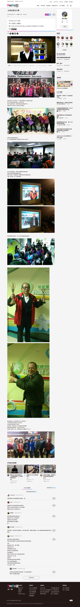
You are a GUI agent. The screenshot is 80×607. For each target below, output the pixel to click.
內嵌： (9, 65)
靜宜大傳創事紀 (62, 104)
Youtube (12, 589)
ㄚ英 (71, 40)
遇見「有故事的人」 (55, 593)
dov (59, 131)
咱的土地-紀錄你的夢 (44, 591)
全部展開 (64, 49)
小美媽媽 (67, 47)
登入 (52, 1)
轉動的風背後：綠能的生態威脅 (65, 102)
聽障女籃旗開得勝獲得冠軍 (63, 57)
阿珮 (62, 46)
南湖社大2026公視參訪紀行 (32, 475)
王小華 (60, 98)
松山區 (12, 26)
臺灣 (12, 20)
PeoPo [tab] (27, 487)
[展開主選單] (71, 5)
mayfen (60, 138)
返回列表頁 (31, 577)
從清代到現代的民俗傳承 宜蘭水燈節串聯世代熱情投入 (64, 129)
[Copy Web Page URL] (17, 33)
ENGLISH (61, 1)
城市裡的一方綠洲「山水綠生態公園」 (65, 96)
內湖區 (18, 20)
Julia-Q (12, 536)
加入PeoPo (56, 1)
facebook (8, 589)
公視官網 (66, 1)
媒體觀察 (18, 23)
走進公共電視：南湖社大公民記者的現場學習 (49, 475)
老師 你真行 (60, 69)
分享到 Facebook (54, 38)
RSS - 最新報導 (66, 588)
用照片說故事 (43, 593)
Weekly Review (21, 593)
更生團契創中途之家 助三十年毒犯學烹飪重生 (65, 122)
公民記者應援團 (32, 591)
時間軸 (19, 591)
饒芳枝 (44, 478)
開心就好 (12, 527)
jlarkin (58, 40)
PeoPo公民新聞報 (33, 588)
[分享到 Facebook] (10, 33)
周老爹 (11, 512)
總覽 (38, 5)
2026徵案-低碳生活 (55, 588)
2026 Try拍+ (42, 588)
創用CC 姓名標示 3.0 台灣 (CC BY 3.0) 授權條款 (14, 29)
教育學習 (13, 23)
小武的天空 (61, 117)
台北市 (15, 20)
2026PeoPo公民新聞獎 (62, 88)
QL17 (28, 478)
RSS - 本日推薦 (66, 590)
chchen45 (12, 495)
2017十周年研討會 (55, 590)
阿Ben (60, 111)
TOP (71, 600)
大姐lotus (58, 47)
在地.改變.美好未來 (55, 591)
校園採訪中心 (55, 5)
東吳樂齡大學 (35, 26)
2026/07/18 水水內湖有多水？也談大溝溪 (64, 136)
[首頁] (12, 6)
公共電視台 (41, 26)
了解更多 (65, 26)
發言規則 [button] (54, 487)
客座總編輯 (31, 595)
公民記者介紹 (32, 593)
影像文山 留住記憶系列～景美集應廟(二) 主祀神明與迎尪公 (16, 476)
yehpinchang (67, 40)
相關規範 (20, 590)
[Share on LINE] (15, 33)
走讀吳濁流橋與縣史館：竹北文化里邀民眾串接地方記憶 (65, 108)
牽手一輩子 (59, 63)
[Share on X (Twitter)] (13, 33)
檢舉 (54, 14)
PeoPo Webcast (32, 590)
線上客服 (71, 1)
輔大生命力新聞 (62, 124)
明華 (11, 479)
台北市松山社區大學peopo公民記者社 (23, 26)
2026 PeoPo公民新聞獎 (45, 590)
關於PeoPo (20, 588)
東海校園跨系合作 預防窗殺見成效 (64, 115)
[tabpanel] (31, 533)
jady (11, 502)
